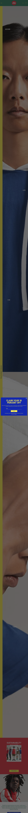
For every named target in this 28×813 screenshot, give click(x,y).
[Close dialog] (26, 398)
